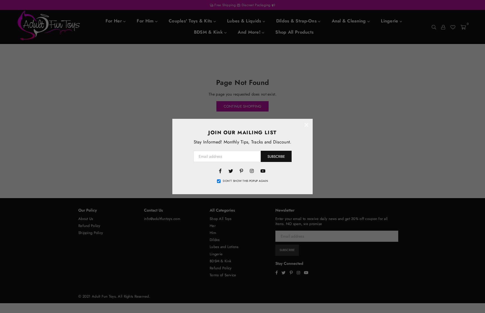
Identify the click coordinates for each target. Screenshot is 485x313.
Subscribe (276, 156)
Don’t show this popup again (245, 181)
